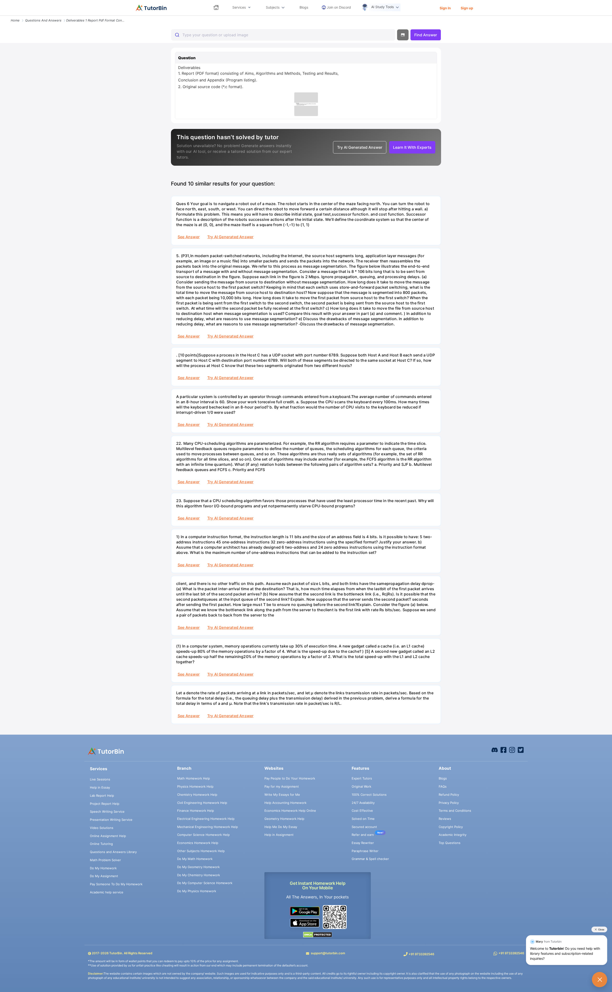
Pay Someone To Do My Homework (116, 884)
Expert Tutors (362, 778)
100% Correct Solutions (369, 794)
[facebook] (494, 749)
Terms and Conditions (455, 810)
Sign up (467, 8)
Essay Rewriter (363, 843)
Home (15, 20)
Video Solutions (101, 828)
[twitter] (520, 749)
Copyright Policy (451, 827)
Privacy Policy (449, 803)
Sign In (445, 8)
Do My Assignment (104, 876)
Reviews (445, 819)
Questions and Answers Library (113, 852)
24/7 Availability (363, 803)
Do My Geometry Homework (198, 867)
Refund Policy (449, 794)
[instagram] (512, 749)
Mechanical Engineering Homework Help (207, 827)
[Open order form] (2, 16)
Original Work (361, 786)
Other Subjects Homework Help (201, 851)
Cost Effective (362, 810)
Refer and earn (363, 835)
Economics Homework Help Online (290, 810)
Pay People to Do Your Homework (289, 778)
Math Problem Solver (105, 860)
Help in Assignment (279, 835)
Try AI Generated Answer (230, 236)
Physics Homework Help (195, 786)
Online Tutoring (101, 844)
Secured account (364, 827)
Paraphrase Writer (365, 851)
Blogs (443, 778)
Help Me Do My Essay (280, 827)
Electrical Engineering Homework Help (206, 819)
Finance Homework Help (195, 810)
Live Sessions (100, 779)
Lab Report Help (102, 795)
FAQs (443, 786)
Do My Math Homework (195, 859)
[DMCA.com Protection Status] (317, 934)
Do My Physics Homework (196, 891)
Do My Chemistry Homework (198, 875)
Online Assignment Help (108, 836)
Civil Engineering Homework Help (202, 803)
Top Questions (449, 843)
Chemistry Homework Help (197, 794)
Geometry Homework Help (284, 819)
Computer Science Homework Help (203, 835)
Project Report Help (104, 804)
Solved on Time (363, 819)
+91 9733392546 (421, 954)
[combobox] (283, 35)
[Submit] (176, 35)
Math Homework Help (193, 778)
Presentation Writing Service (111, 820)
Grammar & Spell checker (370, 859)
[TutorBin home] (151, 7)
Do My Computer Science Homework (204, 883)
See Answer (189, 236)
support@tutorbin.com (328, 953)
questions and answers (43, 20)
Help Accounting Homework (285, 803)
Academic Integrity (452, 835)
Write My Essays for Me (282, 794)
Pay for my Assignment (281, 786)
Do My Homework (103, 868)
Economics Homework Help (197, 843)
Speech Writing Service (107, 811)
